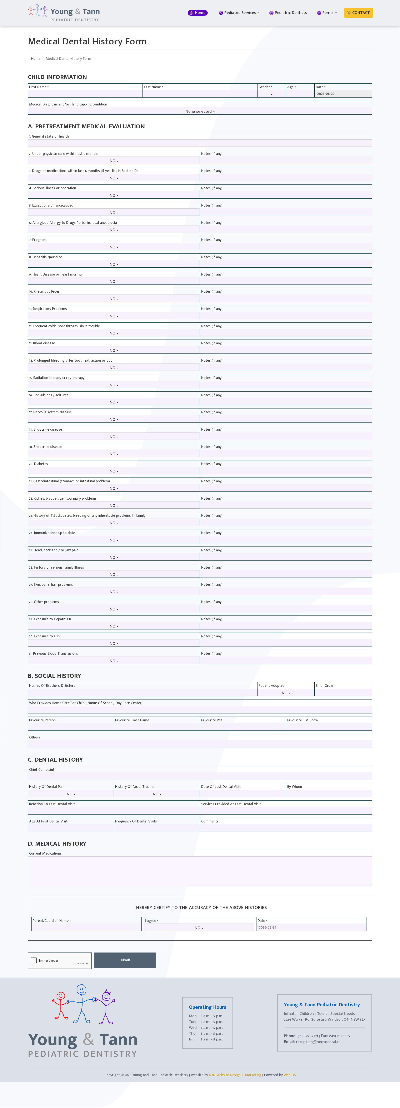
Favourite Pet (211, 720)
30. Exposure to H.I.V (44, 636)
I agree (151, 921)
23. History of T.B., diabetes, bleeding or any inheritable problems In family (87, 516)
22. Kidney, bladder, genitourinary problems (63, 498)
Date (320, 87)
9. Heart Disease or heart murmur (56, 274)
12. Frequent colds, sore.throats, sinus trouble (64, 326)
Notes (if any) (211, 154)
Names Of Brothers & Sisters (52, 686)
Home (199, 13)
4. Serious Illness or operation (52, 188)
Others (34, 737)
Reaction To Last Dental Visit (52, 804)
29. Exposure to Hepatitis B (50, 619)
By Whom (294, 787)
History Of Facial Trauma (135, 787)
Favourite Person (42, 720)
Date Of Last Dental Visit (221, 787)
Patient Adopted (272, 686)
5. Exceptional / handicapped (51, 205)
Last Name (153, 87)
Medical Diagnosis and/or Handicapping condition (68, 104)
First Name (39, 87)
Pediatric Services (240, 12)
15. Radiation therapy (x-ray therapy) (57, 378)
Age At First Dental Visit (48, 821)
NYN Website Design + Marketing (235, 1075)
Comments (210, 821)
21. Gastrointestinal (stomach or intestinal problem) (69, 481)
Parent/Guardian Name (52, 921)
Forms (328, 12)
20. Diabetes (38, 464)
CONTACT (360, 12)
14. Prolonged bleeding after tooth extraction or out (70, 360)
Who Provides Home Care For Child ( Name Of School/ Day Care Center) (85, 703)
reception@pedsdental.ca (318, 1041)
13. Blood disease (42, 343)
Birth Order (325, 686)
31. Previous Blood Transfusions (53, 654)
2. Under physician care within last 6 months (63, 154)
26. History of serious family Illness (56, 567)
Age (291, 87)
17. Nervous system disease (50, 412)
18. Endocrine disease (45, 429)
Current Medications (45, 853)
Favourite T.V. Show (302, 720)
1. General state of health (49, 136)
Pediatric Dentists (290, 12)
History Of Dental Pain (46, 787)
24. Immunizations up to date (52, 533)
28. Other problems (44, 602)
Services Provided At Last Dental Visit (231, 804)
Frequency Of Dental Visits (136, 821)
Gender (265, 87)
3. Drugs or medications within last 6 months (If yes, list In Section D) (83, 171)
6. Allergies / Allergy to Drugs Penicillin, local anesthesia (73, 223)
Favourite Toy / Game (132, 720)
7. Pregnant (38, 240)
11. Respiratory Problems (48, 309)
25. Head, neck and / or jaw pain (53, 550)
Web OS (290, 1075)
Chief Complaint (41, 770)
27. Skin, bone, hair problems (51, 585)
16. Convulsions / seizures (48, 395)
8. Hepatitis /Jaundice (45, 257)
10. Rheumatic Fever (44, 292)
